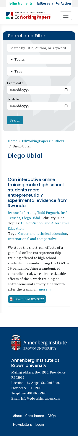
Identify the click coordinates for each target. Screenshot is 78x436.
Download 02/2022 (29, 299)
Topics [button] (19, 59)
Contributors (34, 416)
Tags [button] (18, 71)
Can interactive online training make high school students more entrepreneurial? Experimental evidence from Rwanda (38, 192)
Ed (21, 3)
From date (15, 83)
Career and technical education (42, 233)
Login (39, 424)
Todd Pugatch (48, 212)
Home (12, 141)
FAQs (51, 416)
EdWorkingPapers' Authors (43, 141)
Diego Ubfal (31, 217)
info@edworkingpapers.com (40, 398)
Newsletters (22, 424)
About (17, 416)
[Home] (30, 16)
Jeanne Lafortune (21, 212)
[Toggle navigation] (66, 15)
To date (13, 99)
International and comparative (32, 238)
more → (45, 289)
